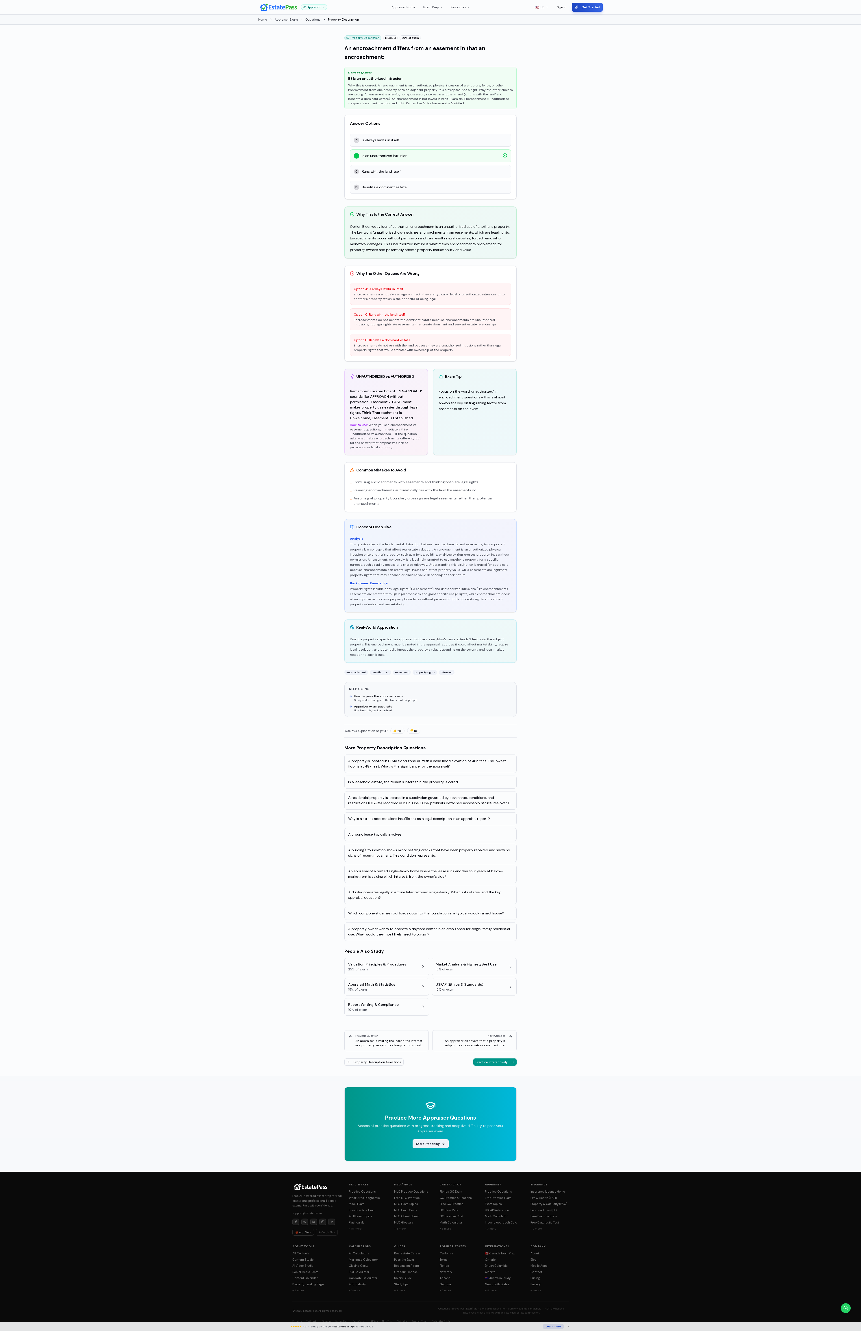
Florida (444, 1266)
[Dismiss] (568, 1327)
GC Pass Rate (449, 1210)
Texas (444, 1260)
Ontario (490, 1260)
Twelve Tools (420, 1321)
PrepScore (359, 1321)
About (535, 1253)
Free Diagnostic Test (545, 1222)
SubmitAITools (441, 1321)
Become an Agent (406, 1266)
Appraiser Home (403, 7)
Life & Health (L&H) (544, 1198)
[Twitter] (304, 1222)
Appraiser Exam (286, 19)
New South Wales (497, 1284)
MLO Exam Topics (406, 1204)
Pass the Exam (404, 1260)
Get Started (591, 7)
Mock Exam (356, 1204)
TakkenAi (311, 1321)
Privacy (536, 1284)
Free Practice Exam (362, 1210)
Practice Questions (362, 1191)
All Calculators (359, 1253)
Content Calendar (305, 1278)
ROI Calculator (359, 1272)
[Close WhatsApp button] (854, 1308)
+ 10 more (355, 1228)
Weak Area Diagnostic (364, 1198)
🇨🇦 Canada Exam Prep (500, 1253)
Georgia (445, 1284)
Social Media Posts (305, 1272)
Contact (536, 1272)
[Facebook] (295, 1222)
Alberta (490, 1272)
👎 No (413, 731)
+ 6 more (400, 1228)
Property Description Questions (377, 1062)
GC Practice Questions (456, 1198)
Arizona (445, 1278)
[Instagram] (322, 1222)
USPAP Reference (497, 1210)
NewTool (387, 1321)
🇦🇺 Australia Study (498, 1278)
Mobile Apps (539, 1266)
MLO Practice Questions (411, 1191)
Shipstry (402, 1321)
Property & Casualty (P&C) (549, 1204)
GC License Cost (451, 1216)
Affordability (357, 1284)
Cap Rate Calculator (363, 1278)
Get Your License (406, 1272)
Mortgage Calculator (363, 1260)
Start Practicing (428, 1144)
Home (262, 19)
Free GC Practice (451, 1204)
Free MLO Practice (407, 1198)
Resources (458, 7)
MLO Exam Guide (405, 1210)
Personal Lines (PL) (544, 1210)
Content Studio (303, 1260)
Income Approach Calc (501, 1222)
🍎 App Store (303, 1232)
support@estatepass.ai (307, 1213)
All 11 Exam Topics (360, 1216)
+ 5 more (490, 1290)
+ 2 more (536, 1228)
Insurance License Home (548, 1191)
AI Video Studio (302, 1266)
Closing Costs (358, 1266)
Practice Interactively (492, 1062)
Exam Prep (431, 7)
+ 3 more (445, 1228)
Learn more (553, 1326)
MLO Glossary (403, 1222)
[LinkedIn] (313, 1222)
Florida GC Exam (451, 1191)
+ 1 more (536, 1290)
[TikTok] (331, 1222)
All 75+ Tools (300, 1253)
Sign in (561, 7)
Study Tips (401, 1284)
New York (446, 1272)
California (446, 1253)
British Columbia (496, 1266)
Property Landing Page (308, 1284)
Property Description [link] (343, 19)
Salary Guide (403, 1278)
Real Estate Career (407, 1253)
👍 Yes (397, 731)
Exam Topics (493, 1204)
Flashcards (356, 1222)
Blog (534, 1260)
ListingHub (341, 1321)
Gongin (326, 1321)
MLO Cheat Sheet (406, 1216)
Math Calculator (451, 1222)
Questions (312, 19)
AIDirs (374, 1321)
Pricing (535, 1278)
